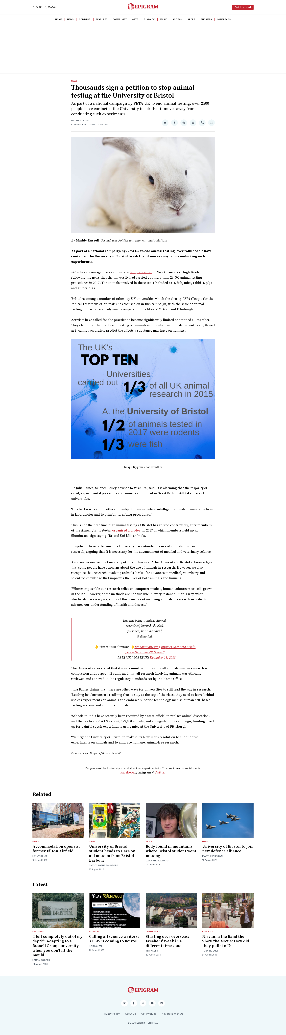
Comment (85, 19)
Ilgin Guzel (96, 946)
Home (58, 19)
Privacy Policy (111, 1013)
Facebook (127, 772)
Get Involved (243, 7)
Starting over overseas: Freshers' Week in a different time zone (167, 941)
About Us (130, 1013)
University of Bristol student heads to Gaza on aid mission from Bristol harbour (112, 853)
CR (149, 1022)
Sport (191, 19)
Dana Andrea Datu (157, 860)
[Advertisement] (143, 48)
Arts (135, 19)
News (70, 19)
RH (153, 1022)
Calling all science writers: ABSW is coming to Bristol (114, 939)
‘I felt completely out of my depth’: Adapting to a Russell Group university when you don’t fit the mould (57, 946)
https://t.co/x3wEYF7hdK (178, 647)
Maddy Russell (80, 120)
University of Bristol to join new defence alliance (228, 849)
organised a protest (127, 531)
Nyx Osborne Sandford (103, 865)
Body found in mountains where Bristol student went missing (171, 851)
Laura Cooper (41, 960)
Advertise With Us (172, 1013)
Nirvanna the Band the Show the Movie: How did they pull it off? (225, 941)
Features (101, 19)
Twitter (160, 772)
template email (141, 272)
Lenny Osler (40, 856)
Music (163, 19)
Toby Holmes (210, 951)
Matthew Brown (212, 856)
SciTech (177, 19)
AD (156, 1022)
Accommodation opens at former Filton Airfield (56, 849)
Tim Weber (152, 951)
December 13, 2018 (163, 658)
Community (120, 19)
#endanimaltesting (147, 647)
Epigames (206, 19)
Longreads (224, 19)
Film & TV (149, 19)
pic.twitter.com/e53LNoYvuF (144, 652)
